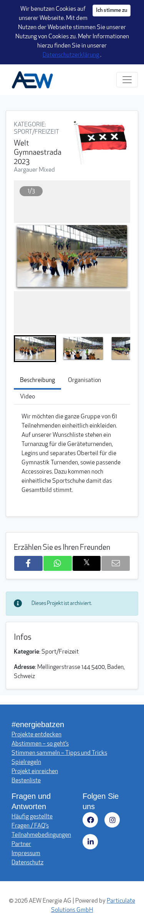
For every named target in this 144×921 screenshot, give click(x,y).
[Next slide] (124, 257)
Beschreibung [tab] (37, 380)
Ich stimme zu (111, 10)
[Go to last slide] (20, 257)
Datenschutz (27, 863)
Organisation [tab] (84, 380)
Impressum (26, 854)
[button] (35, 348)
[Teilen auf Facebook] (28, 563)
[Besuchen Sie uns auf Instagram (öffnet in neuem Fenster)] (113, 821)
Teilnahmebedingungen (41, 835)
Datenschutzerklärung (71, 55)
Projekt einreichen (35, 772)
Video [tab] (27, 397)
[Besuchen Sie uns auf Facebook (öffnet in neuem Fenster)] (92, 821)
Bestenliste (26, 781)
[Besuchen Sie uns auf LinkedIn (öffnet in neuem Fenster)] (92, 843)
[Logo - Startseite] (35, 79)
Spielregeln (26, 762)
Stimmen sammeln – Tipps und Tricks (59, 753)
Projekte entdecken (36, 735)
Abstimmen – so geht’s (40, 744)
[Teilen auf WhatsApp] (57, 563)
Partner (21, 844)
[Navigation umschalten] (127, 79)
